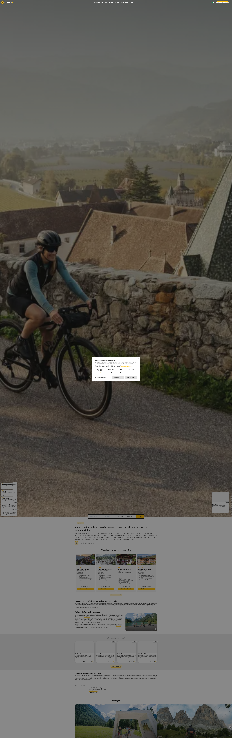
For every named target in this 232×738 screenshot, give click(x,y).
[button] (100, 377)
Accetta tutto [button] (131, 377)
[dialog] (116, 369)
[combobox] (138, 358)
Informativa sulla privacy (126, 366)
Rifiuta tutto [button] (117, 377)
